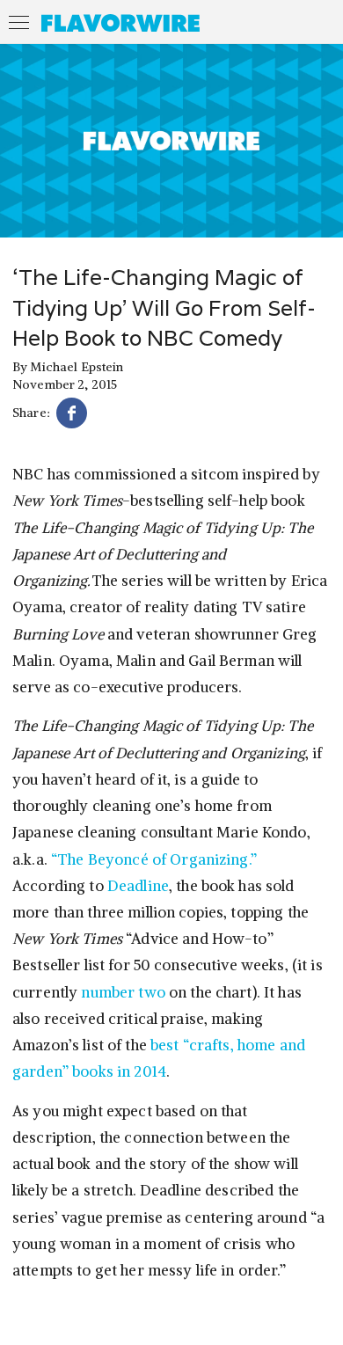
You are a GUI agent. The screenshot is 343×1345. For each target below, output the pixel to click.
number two (122, 992)
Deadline (138, 885)
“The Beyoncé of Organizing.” (154, 859)
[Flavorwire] (120, 23)
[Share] (71, 416)
